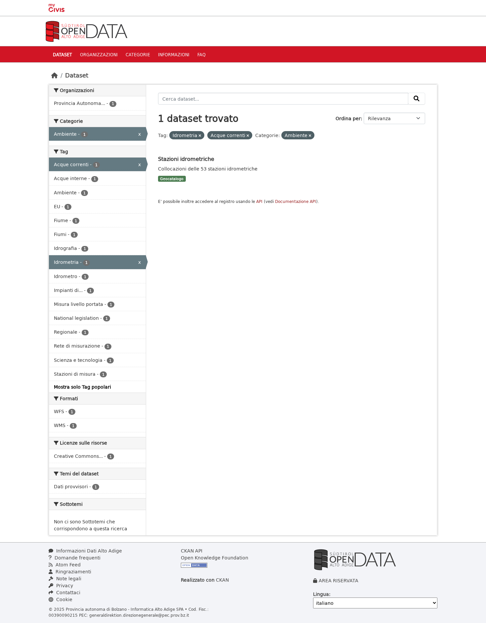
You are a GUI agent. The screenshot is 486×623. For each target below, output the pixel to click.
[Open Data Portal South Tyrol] (86, 30)
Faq (201, 54)
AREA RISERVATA (338, 580)
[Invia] (416, 99)
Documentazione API (295, 201)
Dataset (62, 54)
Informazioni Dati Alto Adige (88, 550)
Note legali (68, 578)
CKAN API (191, 550)
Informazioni (173, 54)
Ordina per (348, 118)
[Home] (54, 75)
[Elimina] (200, 135)
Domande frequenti (77, 557)
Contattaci (67, 592)
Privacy (64, 585)
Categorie (138, 54)
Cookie (63, 599)
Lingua (321, 594)
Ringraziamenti (72, 571)
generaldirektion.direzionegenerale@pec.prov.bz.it (139, 615)
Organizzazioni (99, 54)
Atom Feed (67, 564)
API (259, 201)
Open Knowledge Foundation (214, 557)
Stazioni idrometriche (186, 159)
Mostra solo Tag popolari (82, 386)
